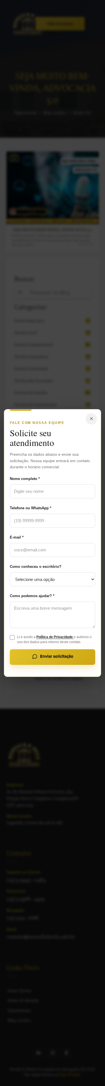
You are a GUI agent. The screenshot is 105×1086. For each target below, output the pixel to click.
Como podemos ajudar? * (32, 596)
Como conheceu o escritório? (35, 566)
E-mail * (17, 537)
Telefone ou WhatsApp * (30, 508)
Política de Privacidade (55, 637)
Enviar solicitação (56, 656)
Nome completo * (25, 479)
